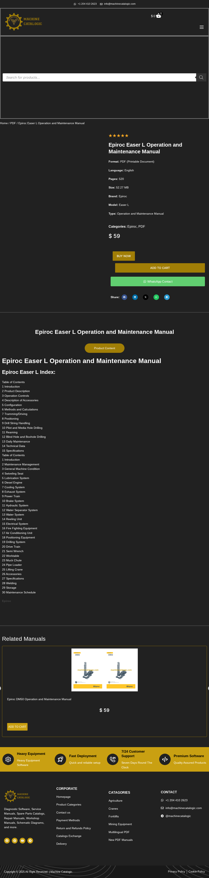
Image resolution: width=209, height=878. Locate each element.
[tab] (105, 348)
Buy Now (124, 256)
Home (4, 123)
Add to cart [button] (17, 726)
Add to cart (160, 268)
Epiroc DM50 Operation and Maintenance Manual (39, 699)
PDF (13, 123)
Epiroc (132, 226)
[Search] (201, 77)
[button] (124, 297)
